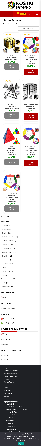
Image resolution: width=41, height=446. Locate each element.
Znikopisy (5, 275)
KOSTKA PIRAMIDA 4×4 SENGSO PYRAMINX (12, 152)
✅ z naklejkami (6, 323)
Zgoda (21, 444)
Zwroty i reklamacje (10, 376)
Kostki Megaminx (31, 55)
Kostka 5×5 (10, 423)
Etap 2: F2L (12, 412)
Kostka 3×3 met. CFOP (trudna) (17, 410)
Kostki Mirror (31, 102)
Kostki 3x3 (5, 229)
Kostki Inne (5, 256)
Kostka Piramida (11, 429)
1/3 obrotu (4, 355)
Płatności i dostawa (10, 373)
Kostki (12, 55)
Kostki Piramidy (7, 248)
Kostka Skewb (11, 426)
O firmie (6, 379)
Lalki (3, 267)
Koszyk (6, 396)
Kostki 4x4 (5, 233)
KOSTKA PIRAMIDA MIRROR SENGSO (12, 106)
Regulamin (7, 368)
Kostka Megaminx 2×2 (14, 432)
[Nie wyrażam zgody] (38, 439)
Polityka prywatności (11, 371)
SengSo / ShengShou (8, 308)
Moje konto (7, 390)
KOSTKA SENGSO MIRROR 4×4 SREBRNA (31, 106)
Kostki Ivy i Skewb (8, 252)
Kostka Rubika (9, 382)
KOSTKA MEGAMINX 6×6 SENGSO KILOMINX (31, 152)
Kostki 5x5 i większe (8, 237)
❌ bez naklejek (6, 319)
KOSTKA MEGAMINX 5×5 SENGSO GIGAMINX (31, 61)
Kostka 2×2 (10, 404)
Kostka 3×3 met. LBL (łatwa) (16, 407)
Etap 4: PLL (12, 418)
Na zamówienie (6, 279)
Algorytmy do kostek (11, 402)
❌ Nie (3, 297)
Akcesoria (5, 260)
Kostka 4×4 (10, 420)
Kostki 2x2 (5, 225)
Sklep (6, 387)
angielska (4, 344)
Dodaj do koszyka (11, 66)
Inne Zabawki (6, 263)
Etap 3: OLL (12, 415)
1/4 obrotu (4, 359)
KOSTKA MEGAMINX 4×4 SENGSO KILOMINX (11, 198)
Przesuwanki (6, 271)
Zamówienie (8, 393)
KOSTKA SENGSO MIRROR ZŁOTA (12, 59)
